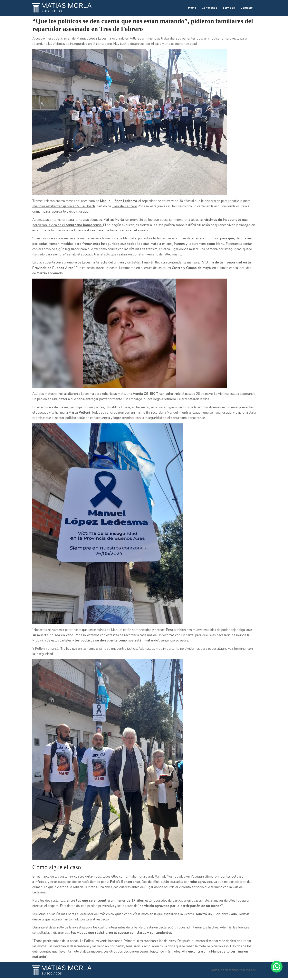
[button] (277, 967)
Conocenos (209, 8)
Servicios (229, 8)
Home (192, 8)
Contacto (247, 8)
